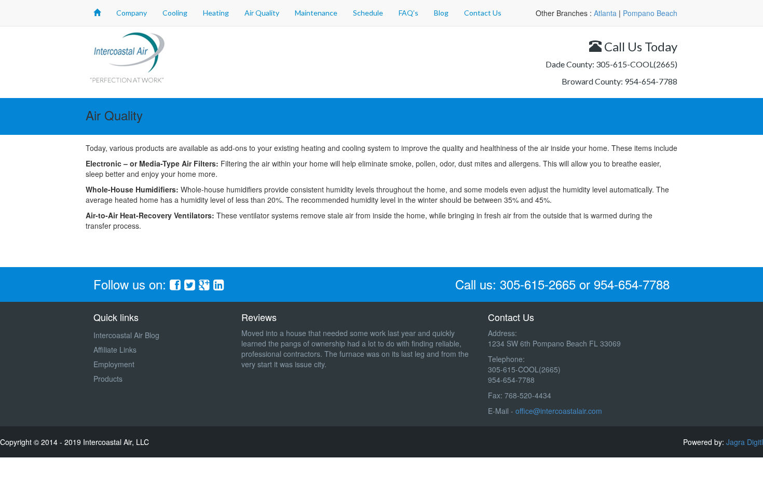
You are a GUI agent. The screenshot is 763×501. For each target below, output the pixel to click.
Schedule (368, 12)
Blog (441, 12)
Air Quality (261, 12)
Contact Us (482, 12)
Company (131, 12)
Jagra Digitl (744, 442)
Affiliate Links (115, 349)
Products (107, 378)
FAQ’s (408, 12)
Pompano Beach (650, 13)
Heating (216, 12)
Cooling (174, 12)
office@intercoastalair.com (558, 411)
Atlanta (605, 13)
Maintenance (316, 12)
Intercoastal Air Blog (126, 335)
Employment (113, 364)
